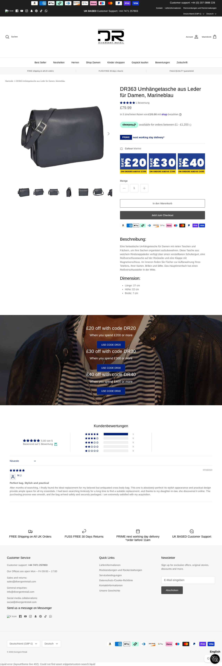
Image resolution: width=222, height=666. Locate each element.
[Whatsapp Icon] (46, 11)
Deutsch (210, 14)
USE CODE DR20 (111, 344)
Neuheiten (59, 62)
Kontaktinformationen (111, 585)
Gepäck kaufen (140, 62)
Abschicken (172, 590)
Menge (124, 180)
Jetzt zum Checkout (162, 215)
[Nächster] (108, 134)
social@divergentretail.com (22, 602)
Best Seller (40, 62)
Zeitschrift (182, 62)
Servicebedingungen (110, 575)
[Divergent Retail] (111, 37)
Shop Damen (93, 62)
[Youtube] (21, 11)
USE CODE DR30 (111, 367)
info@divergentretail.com (20, 591)
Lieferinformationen (173, 8)
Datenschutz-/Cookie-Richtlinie (116, 580)
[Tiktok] (41, 11)
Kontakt (159, 8)
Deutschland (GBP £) (192, 14)
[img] (17, 470)
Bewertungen (162, 62)
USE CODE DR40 (111, 391)
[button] (128, 102)
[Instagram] (26, 11)
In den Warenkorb (162, 203)
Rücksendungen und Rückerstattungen (199, 8)
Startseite (9, 81)
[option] (64, 133)
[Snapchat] (31, 11)
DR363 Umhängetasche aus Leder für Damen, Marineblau (40, 81)
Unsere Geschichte (109, 590)
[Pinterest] (36, 11)
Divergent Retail (20, 652)
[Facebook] (17, 11)
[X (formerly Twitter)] (9, 11)
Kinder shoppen (116, 62)
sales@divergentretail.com (21, 581)
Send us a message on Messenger (29, 608)
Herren (75, 62)
